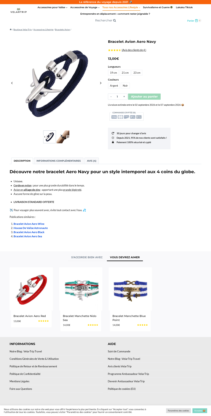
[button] (49, 137)
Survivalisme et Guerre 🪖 (158, 7)
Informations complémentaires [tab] (58, 160)
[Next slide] (100, 83)
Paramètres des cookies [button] (178, 410)
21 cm (125, 72)
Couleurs (113, 79)
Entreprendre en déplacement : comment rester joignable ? (115, 13)
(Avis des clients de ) (134, 50)
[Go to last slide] (12, 83)
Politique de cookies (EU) (122, 388)
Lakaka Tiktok (184, 7)
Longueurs (114, 66)
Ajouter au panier (144, 96)
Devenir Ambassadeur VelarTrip (126, 381)
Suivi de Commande (119, 351)
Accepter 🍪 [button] (199, 410)
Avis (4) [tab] (91, 160)
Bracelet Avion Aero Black (29, 232)
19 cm (113, 72)
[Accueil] (11, 29)
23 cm (136, 72)
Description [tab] (22, 160)
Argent (114, 85)
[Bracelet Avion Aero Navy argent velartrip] (56, 83)
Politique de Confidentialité (25, 373)
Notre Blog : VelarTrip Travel (26, 351)
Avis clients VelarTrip (119, 366)
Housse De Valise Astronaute (31, 228)
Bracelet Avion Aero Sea (28, 236)
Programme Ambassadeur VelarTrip (128, 373)
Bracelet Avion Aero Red (29, 316)
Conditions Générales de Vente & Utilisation (34, 358)
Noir (125, 85)
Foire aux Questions (21, 388)
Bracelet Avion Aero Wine (29, 223)
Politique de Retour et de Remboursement (33, 366)
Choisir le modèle (25, 330)
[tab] (87, 257)
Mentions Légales (19, 381)
